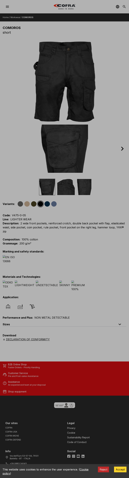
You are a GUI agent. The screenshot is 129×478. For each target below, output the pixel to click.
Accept (120, 469)
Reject (103, 469)
